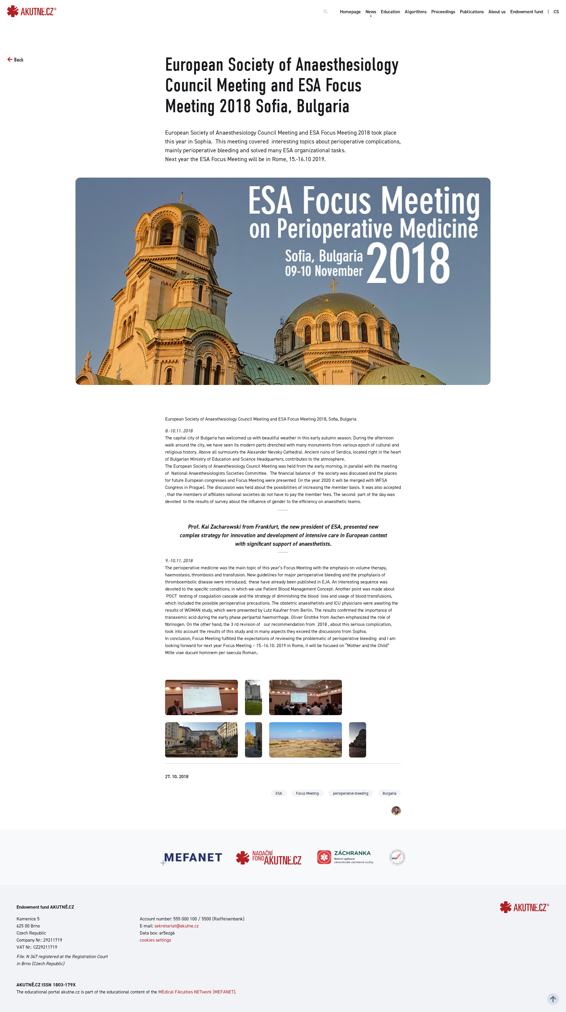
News (371, 12)
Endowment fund (526, 12)
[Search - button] (325, 12)
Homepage (350, 12)
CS (556, 12)
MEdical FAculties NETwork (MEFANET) (196, 992)
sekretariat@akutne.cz (176, 926)
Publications (472, 12)
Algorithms (416, 12)
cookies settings (155, 940)
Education (390, 12)
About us (497, 12)
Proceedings (443, 12)
